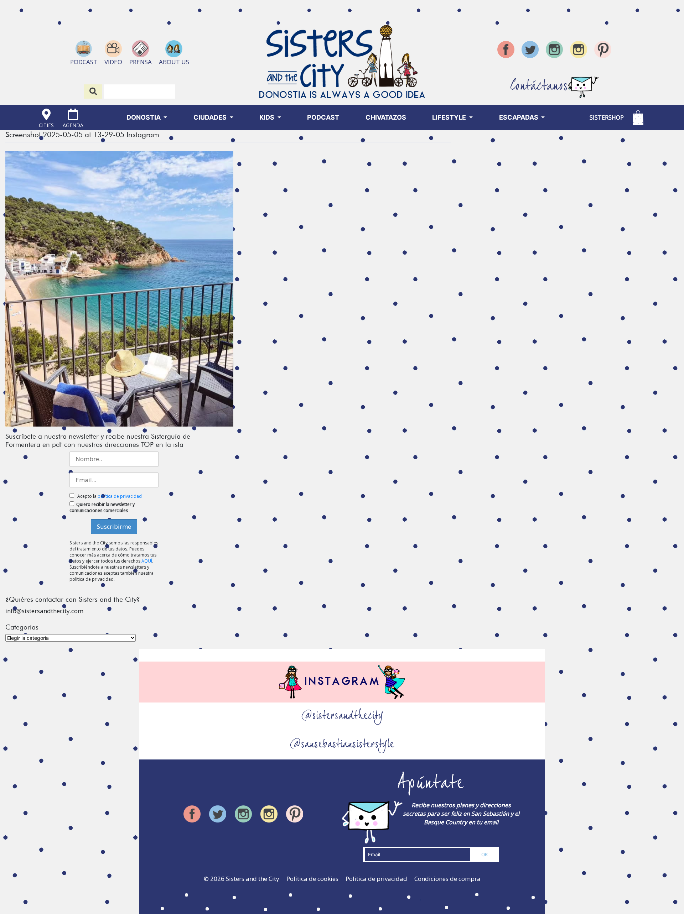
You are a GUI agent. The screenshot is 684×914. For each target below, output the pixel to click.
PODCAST (323, 117)
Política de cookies (312, 878)
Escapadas (519, 117)
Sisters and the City (252, 878)
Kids (267, 117)
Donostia (144, 117)
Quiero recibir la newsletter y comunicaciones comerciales (102, 507)
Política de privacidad (376, 878)
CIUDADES (210, 117)
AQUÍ (146, 561)
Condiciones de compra (447, 878)
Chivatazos (386, 117)
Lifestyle (449, 117)
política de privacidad (120, 496)
